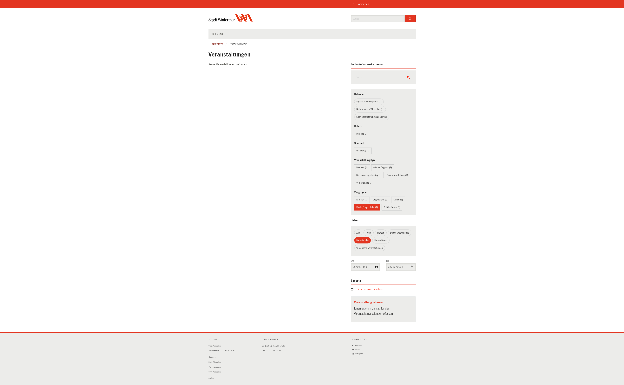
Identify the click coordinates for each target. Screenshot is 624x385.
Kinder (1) (398, 199)
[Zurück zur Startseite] (230, 20)
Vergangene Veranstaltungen (369, 248)
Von (352, 261)
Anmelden (363, 4)
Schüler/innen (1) (392, 207)
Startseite (217, 44)
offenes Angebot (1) (382, 167)
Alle (358, 232)
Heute (368, 232)
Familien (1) (361, 199)
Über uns (217, 34)
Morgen (380, 232)
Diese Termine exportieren (370, 289)
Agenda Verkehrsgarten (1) (368, 101)
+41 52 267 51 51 (228, 351)
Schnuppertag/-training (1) (368, 175)
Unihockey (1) (362, 150)
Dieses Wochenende (399, 232)
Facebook (358, 346)
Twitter (357, 350)
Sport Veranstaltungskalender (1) (371, 117)
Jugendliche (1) (380, 199)
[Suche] (410, 18)
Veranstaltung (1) (364, 182)
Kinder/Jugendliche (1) (367, 207)
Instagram (359, 354)
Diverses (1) (362, 167)
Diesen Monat (380, 240)
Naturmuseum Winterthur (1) (370, 109)
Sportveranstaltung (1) (397, 175)
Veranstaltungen (237, 44)
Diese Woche (362, 240)
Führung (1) (361, 133)
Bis (387, 261)
